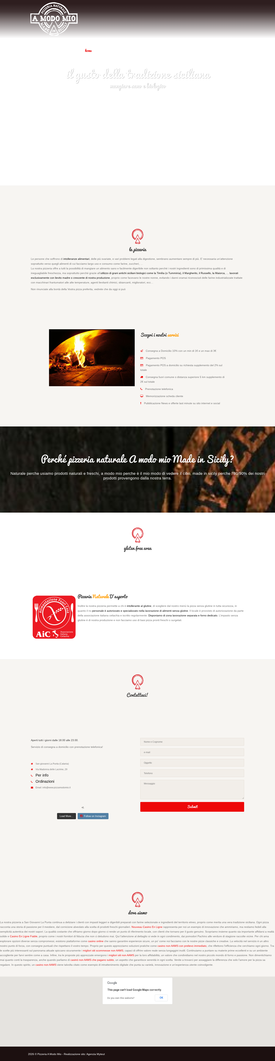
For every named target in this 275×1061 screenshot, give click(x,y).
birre (123, 51)
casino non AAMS (46, 964)
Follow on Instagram (95, 816)
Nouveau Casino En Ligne (147, 926)
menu (105, 51)
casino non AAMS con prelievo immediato (182, 945)
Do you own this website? (121, 998)
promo (238, 51)
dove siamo (216, 51)
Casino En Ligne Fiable (23, 936)
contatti (192, 51)
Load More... (66, 816)
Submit (192, 807)
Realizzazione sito (74, 1054)
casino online (95, 941)
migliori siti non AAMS (121, 955)
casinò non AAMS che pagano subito (92, 959)
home (88, 51)
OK (161, 997)
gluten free (168, 51)
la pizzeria (144, 51)
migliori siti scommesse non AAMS (103, 950)
